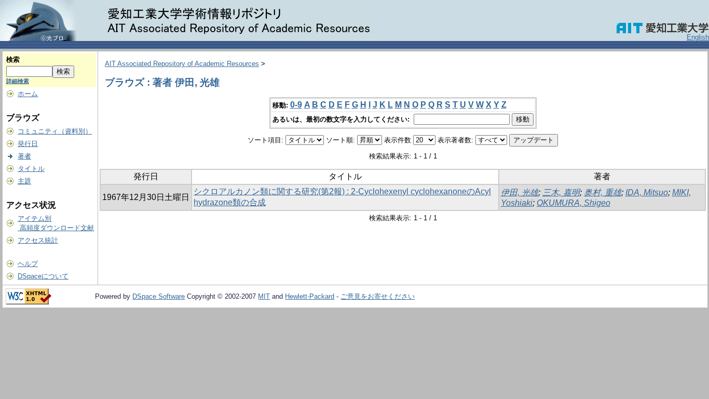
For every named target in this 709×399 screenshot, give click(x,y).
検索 (13, 59)
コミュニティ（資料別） (55, 131)
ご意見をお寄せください (377, 296)
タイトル (31, 168)
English (698, 37)
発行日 (28, 144)
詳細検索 (17, 81)
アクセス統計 (38, 240)
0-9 (296, 104)
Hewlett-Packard (309, 296)
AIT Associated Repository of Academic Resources (182, 64)
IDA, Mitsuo (646, 192)
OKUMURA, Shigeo (573, 202)
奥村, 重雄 (602, 192)
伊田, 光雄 (519, 192)
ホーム (28, 94)
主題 (24, 181)
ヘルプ (28, 264)
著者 (24, 156)
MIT (264, 296)
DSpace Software (158, 296)
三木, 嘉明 (561, 192)
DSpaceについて (43, 276)
